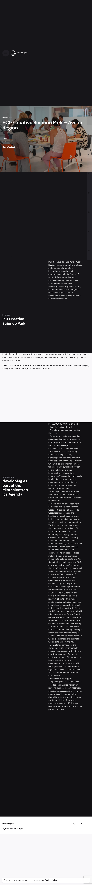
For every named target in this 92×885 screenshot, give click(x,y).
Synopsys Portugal (12, 828)
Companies (7, 117)
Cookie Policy (51, 880)
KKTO (4, 141)
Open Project (8, 147)
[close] (86, 880)
